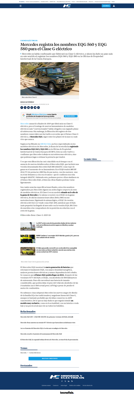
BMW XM (52, 1)
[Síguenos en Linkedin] (68, 381)
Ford (73, 1)
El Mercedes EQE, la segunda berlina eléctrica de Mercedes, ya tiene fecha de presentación (49, 339)
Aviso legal (64, 385)
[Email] (38, 107)
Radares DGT (44, 1)
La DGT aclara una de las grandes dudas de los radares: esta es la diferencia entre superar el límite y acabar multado (56, 225)
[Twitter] (25, 107)
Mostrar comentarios (49, 358)
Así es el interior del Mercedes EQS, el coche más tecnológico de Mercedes (43, 328)
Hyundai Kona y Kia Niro (63, 1)
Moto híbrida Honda (81, 1)
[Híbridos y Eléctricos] (67, 377)
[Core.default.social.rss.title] (72, 381)
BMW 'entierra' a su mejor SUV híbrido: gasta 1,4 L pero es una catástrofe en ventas (57, 236)
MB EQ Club (45, 144)
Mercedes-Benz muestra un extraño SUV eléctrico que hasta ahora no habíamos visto (47, 322)
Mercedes (24, 124)
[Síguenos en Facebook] (62, 381)
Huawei (91, 1)
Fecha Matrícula (87, 385)
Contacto (55, 385)
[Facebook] (21, 107)
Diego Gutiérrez (27, 102)
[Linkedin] (28, 107)
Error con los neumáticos (32, 1)
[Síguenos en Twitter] (65, 381)
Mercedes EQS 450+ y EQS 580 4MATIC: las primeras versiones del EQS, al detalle (46, 317)
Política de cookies (74, 385)
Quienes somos (46, 385)
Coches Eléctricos (28, 41)
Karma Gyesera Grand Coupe (102, 1)
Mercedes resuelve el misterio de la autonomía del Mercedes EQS (41, 334)
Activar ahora (70, 116)
